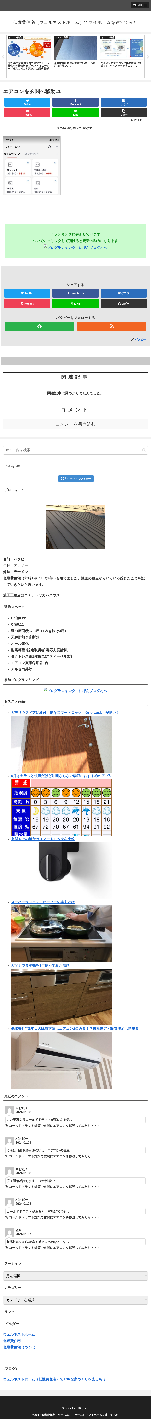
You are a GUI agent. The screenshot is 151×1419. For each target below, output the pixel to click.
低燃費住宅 (12, 1341)
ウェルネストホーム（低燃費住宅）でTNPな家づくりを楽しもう (54, 1379)
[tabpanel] (29, 56)
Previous (3, 57)
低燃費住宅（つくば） (21, 1347)
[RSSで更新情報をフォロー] (111, 326)
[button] (143, 450)
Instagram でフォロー (78, 478)
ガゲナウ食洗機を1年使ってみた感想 (40, 965)
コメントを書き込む (75, 424)
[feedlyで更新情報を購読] (39, 326)
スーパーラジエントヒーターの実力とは (43, 902)
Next (148, 57)
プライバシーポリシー (75, 1408)
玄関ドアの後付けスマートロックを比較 (43, 839)
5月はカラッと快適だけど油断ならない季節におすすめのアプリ (61, 776)
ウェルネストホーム (19, 1334)
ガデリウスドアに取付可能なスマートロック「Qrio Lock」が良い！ (65, 713)
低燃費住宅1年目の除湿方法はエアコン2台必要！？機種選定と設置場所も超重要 (75, 1028)
